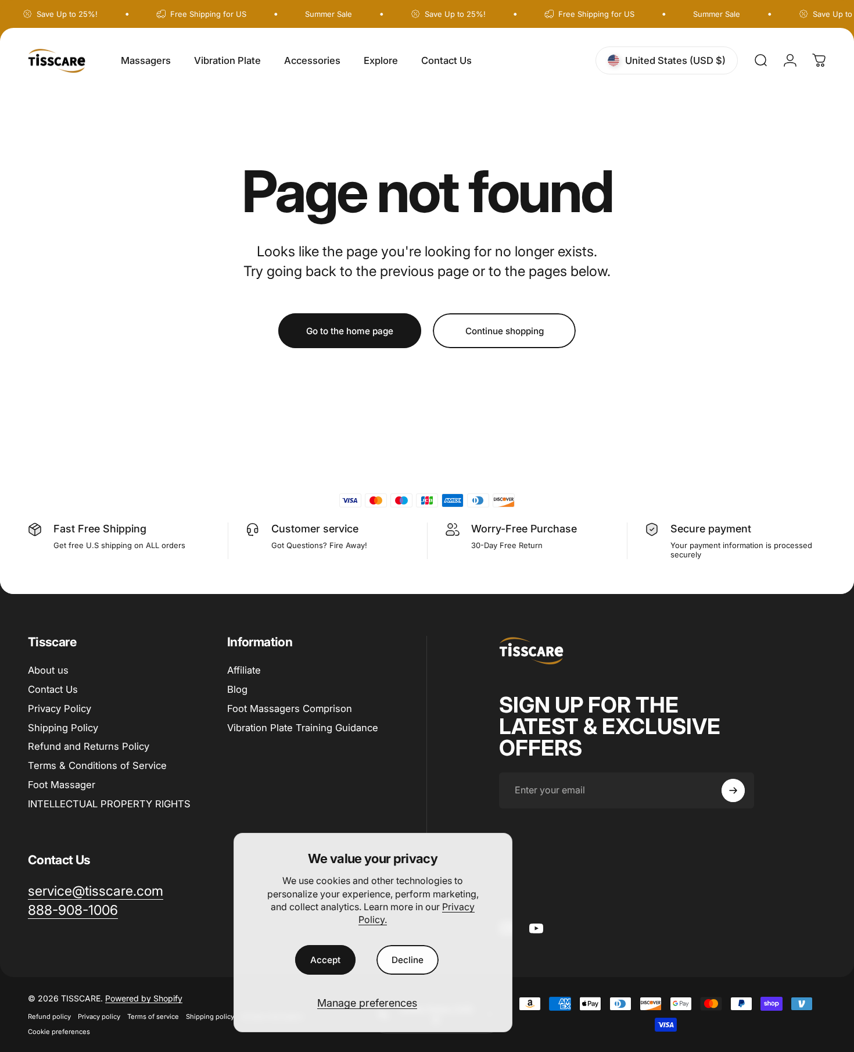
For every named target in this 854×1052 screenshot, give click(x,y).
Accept (325, 959)
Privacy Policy (59, 708)
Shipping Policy (63, 727)
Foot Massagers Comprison (289, 708)
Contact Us (53, 689)
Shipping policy (210, 1016)
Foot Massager (61, 784)
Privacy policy (99, 1016)
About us (48, 670)
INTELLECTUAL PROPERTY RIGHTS (109, 804)
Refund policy (49, 1016)
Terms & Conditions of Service (97, 765)
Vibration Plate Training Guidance (302, 727)
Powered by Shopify (143, 998)
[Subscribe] (733, 790)
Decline (408, 959)
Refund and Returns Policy (88, 746)
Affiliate (244, 670)
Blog (237, 689)
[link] (73, 910)
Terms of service (153, 1016)
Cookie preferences (59, 1032)
